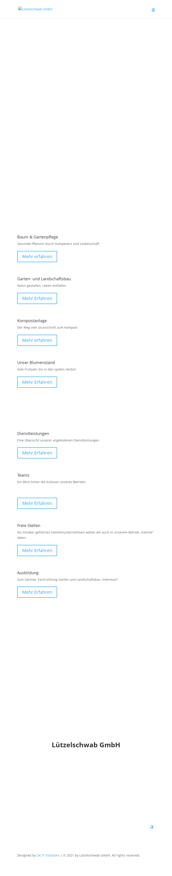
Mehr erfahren (37, 256)
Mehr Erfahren (37, 298)
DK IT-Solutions (48, 855)
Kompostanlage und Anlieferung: (66, 161)
